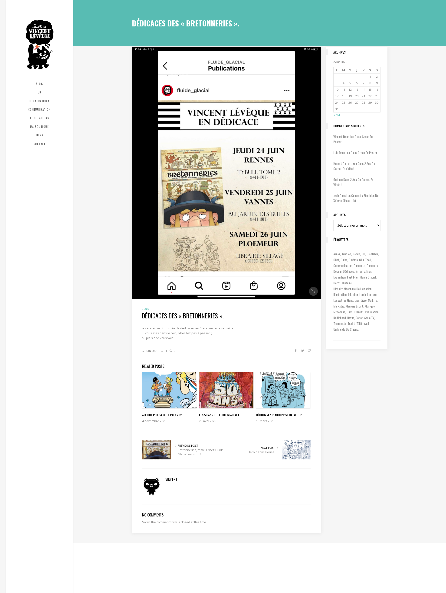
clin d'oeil (365, 259)
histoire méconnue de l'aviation (352, 288)
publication (371, 311)
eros (369, 271)
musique (370, 306)
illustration (340, 294)
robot (359, 317)
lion (356, 300)
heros (337, 282)
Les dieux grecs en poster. (362, 152)
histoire (347, 282)
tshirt (351, 323)
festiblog (352, 277)
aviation (346, 253)
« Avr (336, 115)
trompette (339, 323)
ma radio (338, 306)
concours (372, 265)
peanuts (359, 311)
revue (350, 317)
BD (363, 253)
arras (336, 253)
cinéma (353, 259)
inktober (353, 294)
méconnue (339, 311)
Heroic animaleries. (261, 452)
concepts (359, 265)
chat (336, 259)
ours (349, 311)
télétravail (362, 323)
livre (364, 300)
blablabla (372, 253)
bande (356, 253)
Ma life (372, 300)
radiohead (339, 317)
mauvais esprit (354, 306)
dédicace (348, 271)
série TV (369, 317)
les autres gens (343, 300)
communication (342, 265)
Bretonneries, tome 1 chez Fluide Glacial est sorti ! (201, 452)
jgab (336, 195)
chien (344, 259)
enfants (360, 271)
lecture (372, 294)
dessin (337, 271)
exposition (339, 277)
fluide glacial (368, 277)
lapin (362, 294)
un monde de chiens (345, 329)
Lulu (335, 152)
